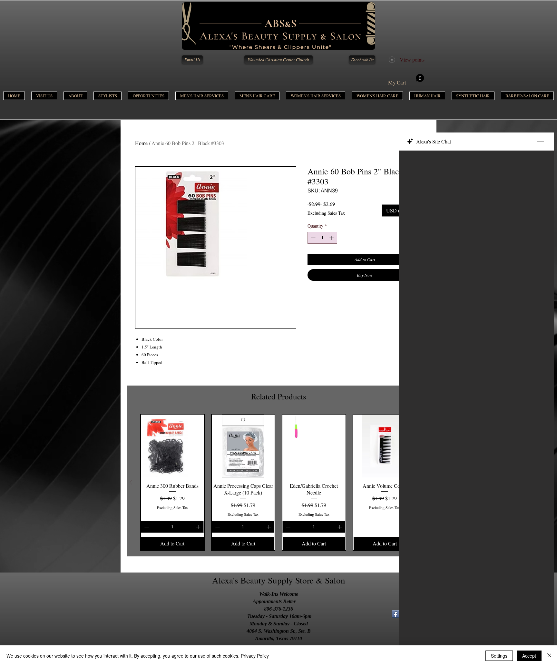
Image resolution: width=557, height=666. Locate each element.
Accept (529, 655)
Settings (499, 655)
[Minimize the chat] (540, 141)
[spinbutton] (322, 237)
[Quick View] (172, 446)
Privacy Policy (255, 655)
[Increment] (332, 237)
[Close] (549, 656)
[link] (406, 80)
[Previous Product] (131, 482)
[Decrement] (312, 237)
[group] (278, 482)
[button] (201, 96)
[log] (476, 392)
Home (141, 143)
